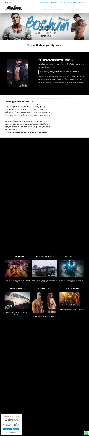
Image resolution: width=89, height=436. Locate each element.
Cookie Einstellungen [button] (11, 432)
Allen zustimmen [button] (7, 429)
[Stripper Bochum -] (16, 8)
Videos (46, 2)
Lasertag (42, 2)
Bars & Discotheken (53, 2)
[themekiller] (86, 433)
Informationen (69, 9)
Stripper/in (50, 9)
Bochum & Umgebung (59, 9)
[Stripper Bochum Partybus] (44, 268)
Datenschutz (81, 2)
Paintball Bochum (71, 256)
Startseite (43, 9)
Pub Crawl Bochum (17, 256)
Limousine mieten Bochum (17, 288)
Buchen (76, 9)
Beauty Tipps (66, 2)
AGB (71, 2)
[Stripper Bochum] (17, 268)
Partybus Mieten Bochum (44, 256)
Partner (60, 2)
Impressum (75, 2)
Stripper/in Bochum (45, 288)
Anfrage (82, 9)
